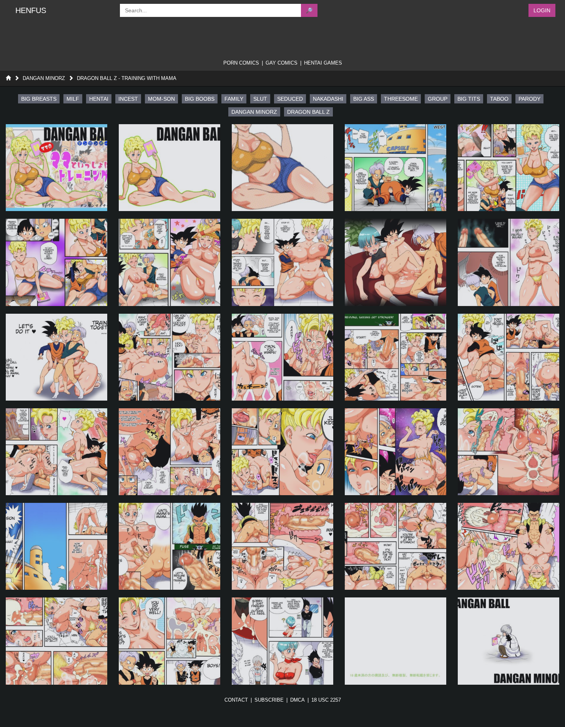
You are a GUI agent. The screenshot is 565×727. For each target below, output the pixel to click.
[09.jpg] (395, 262)
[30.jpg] (508, 640)
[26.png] (56, 640)
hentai (98, 99)
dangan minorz (254, 112)
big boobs (199, 99)
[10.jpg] (508, 262)
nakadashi (328, 99)
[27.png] (169, 640)
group (437, 99)
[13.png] (282, 357)
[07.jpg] (169, 262)
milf (72, 99)
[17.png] (169, 451)
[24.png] (395, 546)
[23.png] (282, 546)
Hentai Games (323, 63)
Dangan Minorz (44, 78)
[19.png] (395, 451)
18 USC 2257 (326, 700)
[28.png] (282, 640)
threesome (401, 99)
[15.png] (508, 357)
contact (236, 700)
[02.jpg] (169, 167)
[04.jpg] (395, 167)
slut (260, 99)
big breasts (38, 99)
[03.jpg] (282, 167)
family (233, 99)
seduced (290, 99)
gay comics (281, 63)
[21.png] (56, 546)
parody (529, 99)
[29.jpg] (395, 640)
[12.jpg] (169, 357)
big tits (468, 99)
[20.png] (508, 451)
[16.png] (56, 451)
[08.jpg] (282, 262)
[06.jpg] (56, 262)
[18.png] (282, 451)
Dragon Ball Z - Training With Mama (126, 78)
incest (128, 99)
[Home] (8, 78)
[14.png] (395, 357)
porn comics (241, 63)
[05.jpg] (508, 167)
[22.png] (169, 546)
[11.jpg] (56, 357)
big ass (363, 99)
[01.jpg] (56, 167)
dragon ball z (308, 112)
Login (541, 10)
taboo (499, 99)
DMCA (297, 700)
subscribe (269, 700)
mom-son (161, 99)
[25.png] (508, 546)
